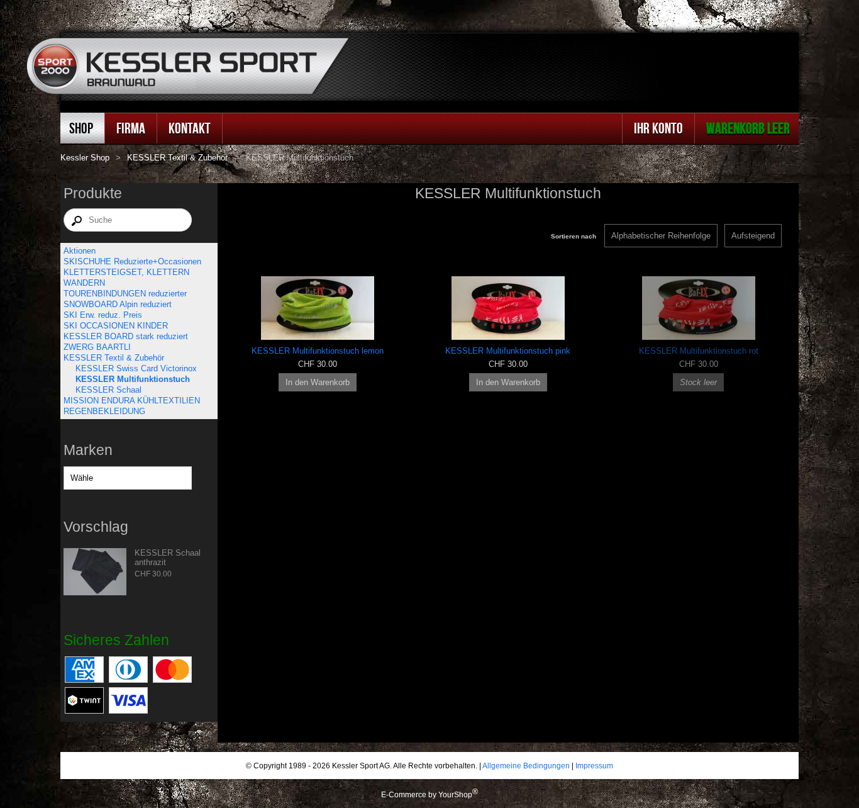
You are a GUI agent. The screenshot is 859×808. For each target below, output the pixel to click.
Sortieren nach (573, 236)
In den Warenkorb (317, 382)
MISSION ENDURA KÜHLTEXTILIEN (132, 400)
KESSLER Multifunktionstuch (132, 379)
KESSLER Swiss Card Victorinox (136, 368)
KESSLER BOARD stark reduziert (126, 336)
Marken (88, 450)
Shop (81, 128)
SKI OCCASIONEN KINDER (116, 326)
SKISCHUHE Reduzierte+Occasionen (132, 261)
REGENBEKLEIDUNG (104, 411)
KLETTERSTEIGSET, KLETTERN (126, 272)
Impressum (594, 765)
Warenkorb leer (748, 128)
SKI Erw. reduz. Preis (103, 315)
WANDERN (84, 283)
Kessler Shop (84, 157)
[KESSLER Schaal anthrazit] (95, 572)
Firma (130, 128)
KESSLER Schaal (108, 390)
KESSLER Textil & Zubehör (177, 157)
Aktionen (80, 251)
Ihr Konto (658, 128)
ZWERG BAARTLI (97, 347)
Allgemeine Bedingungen (526, 765)
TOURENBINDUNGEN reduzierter (125, 293)
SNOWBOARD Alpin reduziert (118, 304)
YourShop (455, 794)
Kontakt (190, 128)
